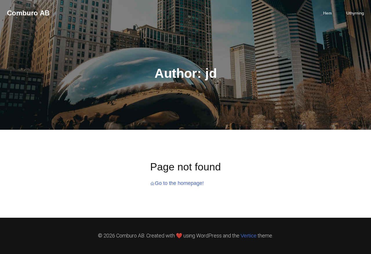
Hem (327, 13)
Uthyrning (355, 13)
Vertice (249, 236)
